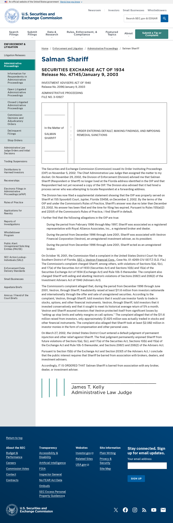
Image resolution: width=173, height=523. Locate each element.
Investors (113, 10)
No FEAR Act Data (50, 480)
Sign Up (136, 478)
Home (45, 48)
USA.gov (81, 464)
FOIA (42, 468)
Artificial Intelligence (52, 463)
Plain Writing (108, 453)
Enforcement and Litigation (68, 48)
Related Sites (84, 458)
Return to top (14, 438)
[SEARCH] (164, 18)
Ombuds (44, 486)
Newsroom (94, 10)
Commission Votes (17, 468)
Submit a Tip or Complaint (151, 34)
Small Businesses (133, 10)
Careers (11, 463)
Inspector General (50, 474)
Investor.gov (83, 453)
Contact (11, 474)
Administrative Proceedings (102, 48)
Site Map (105, 468)
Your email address (140, 459)
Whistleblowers (157, 10)
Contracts (12, 480)
